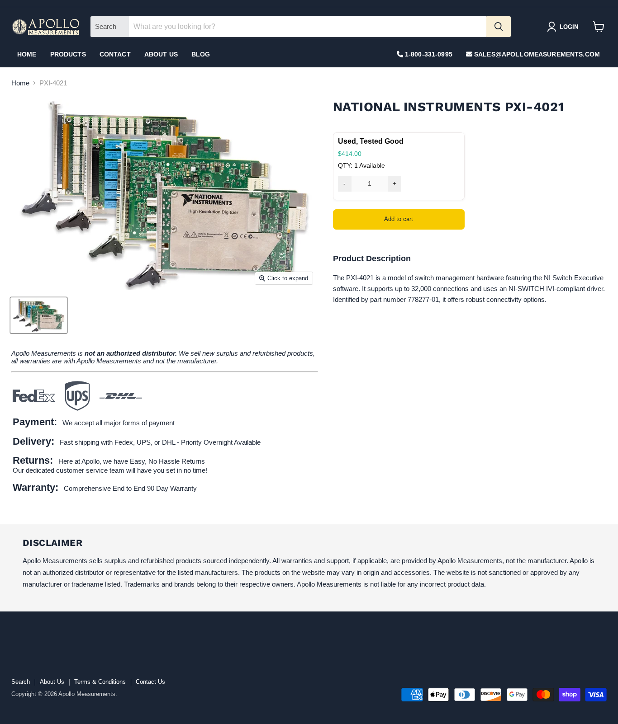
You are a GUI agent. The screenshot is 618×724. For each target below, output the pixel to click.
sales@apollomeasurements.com (536, 54)
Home (27, 54)
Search (20, 681)
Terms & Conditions (100, 681)
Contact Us (150, 681)
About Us (161, 54)
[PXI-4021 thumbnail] (38, 315)
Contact (115, 54)
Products (68, 54)
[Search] (498, 26)
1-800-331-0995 (427, 54)
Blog (200, 54)
